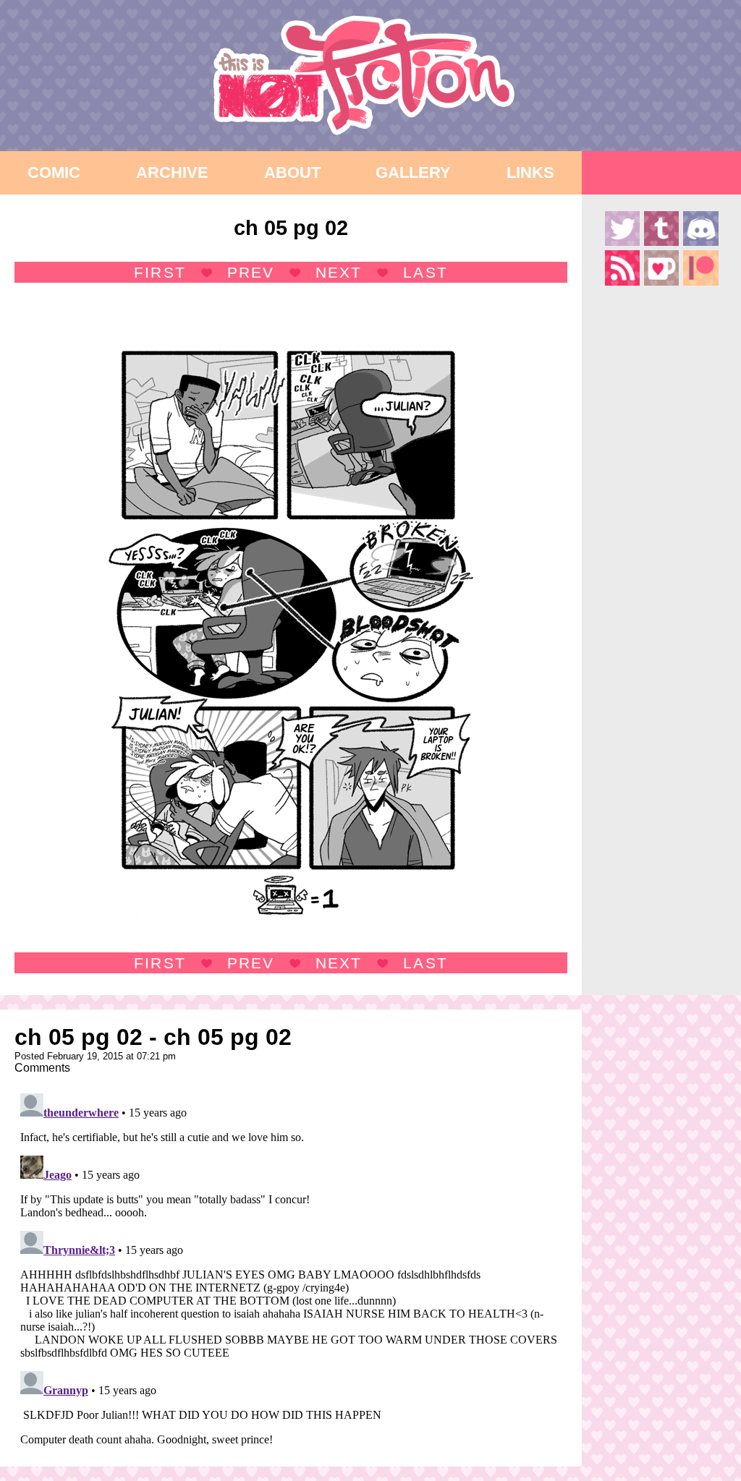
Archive (172, 172)
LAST (425, 272)
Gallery (413, 172)
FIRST (159, 272)
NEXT (339, 272)
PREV (250, 272)
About (292, 172)
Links (530, 172)
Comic (53, 172)
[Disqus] (290, 1268)
